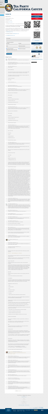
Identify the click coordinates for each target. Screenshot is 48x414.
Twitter (40, 407)
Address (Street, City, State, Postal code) (11, 49)
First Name (7, 43)
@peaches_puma (10, 351)
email (1, 16)
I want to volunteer (9, 52)
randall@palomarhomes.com (10, 35)
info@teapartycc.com (16, 33)
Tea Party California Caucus (8, 410)
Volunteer (37, 16)
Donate (36, 18)
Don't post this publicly (10, 42)
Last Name (19, 43)
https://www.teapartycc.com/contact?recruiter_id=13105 (18, 352)
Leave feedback (8, 38)
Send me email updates (10, 48)
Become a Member (36, 14)
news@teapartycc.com (9, 31)
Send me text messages (22, 48)
